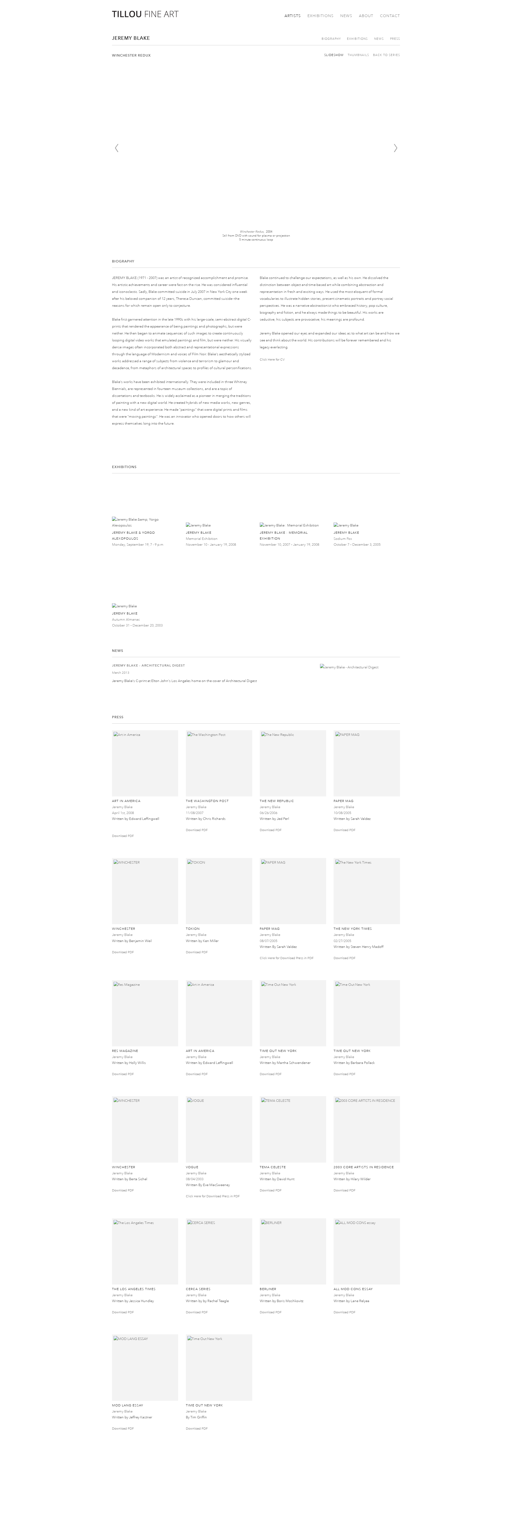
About (366, 16)
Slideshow (334, 55)
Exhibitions (320, 16)
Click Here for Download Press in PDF (287, 958)
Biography (331, 39)
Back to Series (386, 55)
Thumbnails (358, 55)
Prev (116, 148)
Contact (390, 16)
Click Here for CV (272, 360)
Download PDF (123, 836)
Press (395, 39)
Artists (293, 16)
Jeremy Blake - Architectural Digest (148, 665)
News (346, 16)
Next (395, 148)
